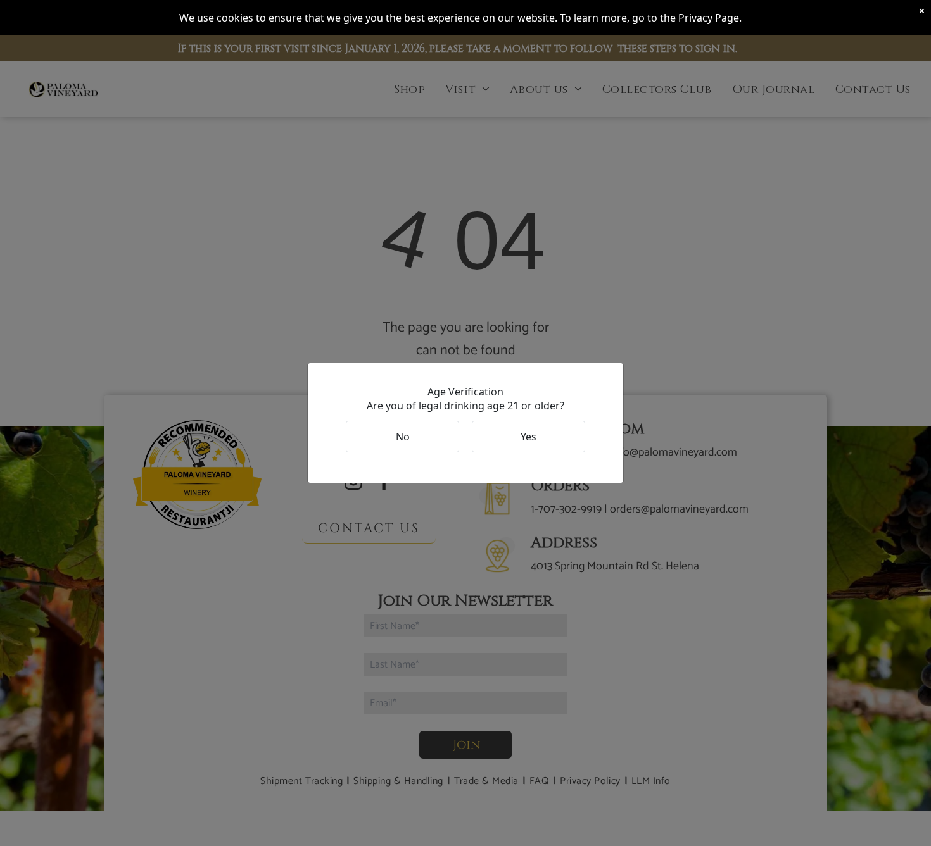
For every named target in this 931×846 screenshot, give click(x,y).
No (403, 437)
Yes (528, 437)
